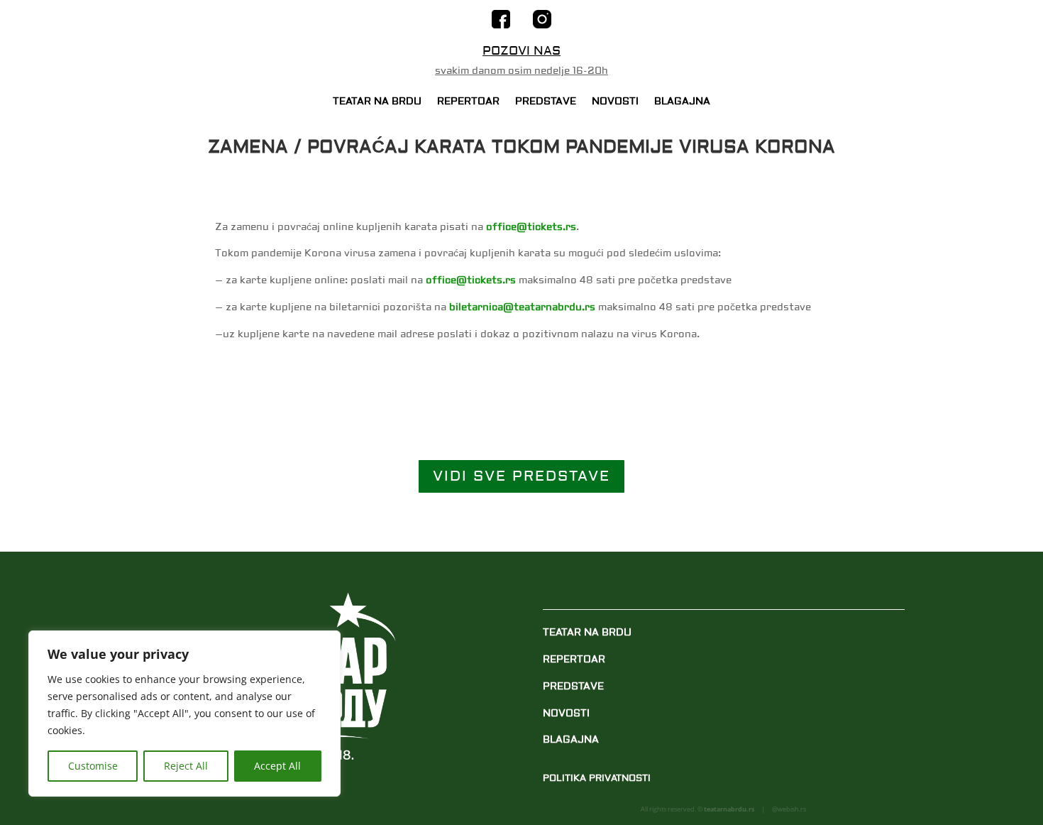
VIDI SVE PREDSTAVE (521, 476)
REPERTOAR (468, 102)
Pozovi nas (521, 50)
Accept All (277, 765)
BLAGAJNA (682, 102)
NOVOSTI (615, 102)
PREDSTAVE (545, 102)
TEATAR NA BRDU (377, 102)
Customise (93, 765)
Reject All (186, 765)
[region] (184, 713)
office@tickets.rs (531, 227)
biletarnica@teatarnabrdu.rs (522, 307)
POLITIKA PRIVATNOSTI (597, 778)
